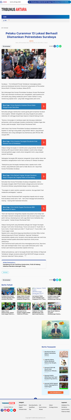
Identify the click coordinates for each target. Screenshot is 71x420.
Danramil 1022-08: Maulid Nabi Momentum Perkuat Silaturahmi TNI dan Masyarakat (50, 369)
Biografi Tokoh (23, 405)
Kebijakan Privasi (65, 405)
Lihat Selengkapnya (55, 392)
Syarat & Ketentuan (66, 409)
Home (5, 2)
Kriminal (5, 272)
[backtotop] (35, 399)
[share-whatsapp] (60, 46)
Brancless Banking (34, 405)
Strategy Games (53, 407)
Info (40, 405)
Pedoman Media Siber (66, 411)
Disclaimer (64, 407)
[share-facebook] (55, 46)
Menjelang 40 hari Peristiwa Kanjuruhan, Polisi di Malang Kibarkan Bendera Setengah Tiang (21, 265)
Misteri (51, 405)
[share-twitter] (57, 46)
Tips (30, 409)
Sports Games (42, 407)
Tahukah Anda (22, 409)
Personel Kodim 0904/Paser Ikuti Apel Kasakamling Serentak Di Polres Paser (51, 377)
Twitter (12, 412)
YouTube (15, 412)
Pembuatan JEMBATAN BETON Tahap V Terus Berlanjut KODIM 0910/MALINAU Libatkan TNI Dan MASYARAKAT (50, 2)
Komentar (7, 280)
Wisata (41, 409)
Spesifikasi (32, 407)
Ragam (21, 407)
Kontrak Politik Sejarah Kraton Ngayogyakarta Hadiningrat (51, 385)
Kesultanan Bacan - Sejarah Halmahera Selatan (50, 353)
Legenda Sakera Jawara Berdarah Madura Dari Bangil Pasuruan (50, 361)
